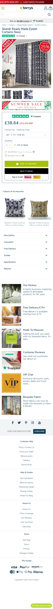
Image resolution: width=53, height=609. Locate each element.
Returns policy (27, 456)
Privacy (26, 548)
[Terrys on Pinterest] (26, 423)
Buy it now (26, 171)
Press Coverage (26, 513)
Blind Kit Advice (26, 482)
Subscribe (26, 526)
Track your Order (26, 451)
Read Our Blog (26, 495)
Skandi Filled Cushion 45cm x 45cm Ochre (39, 224)
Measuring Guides (26, 487)
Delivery (26, 460)
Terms (26, 544)
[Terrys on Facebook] (12, 423)
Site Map (26, 540)
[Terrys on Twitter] (19, 423)
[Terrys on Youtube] (40, 423)
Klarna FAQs (26, 464)
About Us (27, 509)
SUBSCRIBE (39, 431)
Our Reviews (26, 518)
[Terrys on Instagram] (33, 423)
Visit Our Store (26, 522)
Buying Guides (26, 491)
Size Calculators (26, 478)
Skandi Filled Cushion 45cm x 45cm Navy (15, 224)
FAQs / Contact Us (26, 447)
